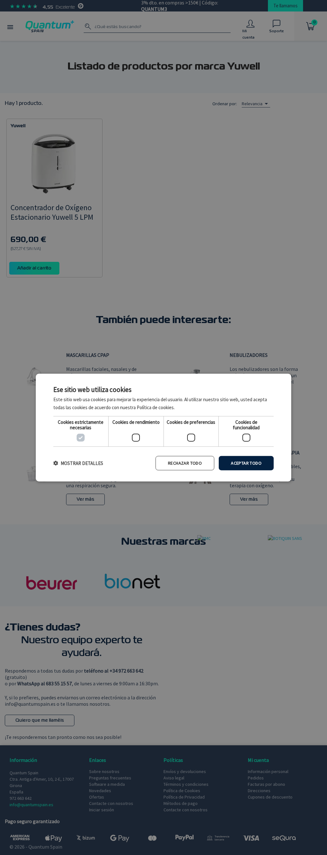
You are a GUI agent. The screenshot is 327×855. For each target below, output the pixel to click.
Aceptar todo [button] (246, 463)
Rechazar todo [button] (185, 463)
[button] (78, 463)
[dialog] (163, 427)
